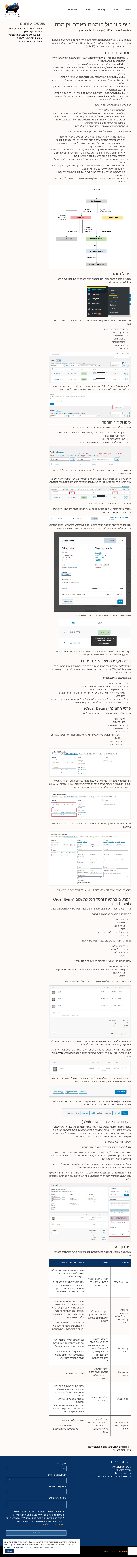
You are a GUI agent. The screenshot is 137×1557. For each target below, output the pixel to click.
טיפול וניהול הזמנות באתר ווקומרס (24, 28)
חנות (98, 1447)
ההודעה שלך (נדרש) (57, 1498)
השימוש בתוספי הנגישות (29, 41)
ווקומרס (104, 1447)
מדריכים (92, 1447)
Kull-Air (84, 30)
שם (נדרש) (61, 1463)
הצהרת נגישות (124, 1551)
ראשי (128, 9)
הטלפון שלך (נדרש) (57, 1486)
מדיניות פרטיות (109, 1551)
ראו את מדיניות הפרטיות (14, 1547)
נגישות (87, 9)
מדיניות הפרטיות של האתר (52, 1524)
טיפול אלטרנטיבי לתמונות (28, 38)
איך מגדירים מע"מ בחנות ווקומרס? (24, 35)
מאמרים (72, 9)
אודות (116, 9)
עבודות (102, 9)
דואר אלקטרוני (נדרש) (56, 1475)
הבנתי (9, 1551)
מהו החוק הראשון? (121, 1450)
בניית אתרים (114, 1447)
